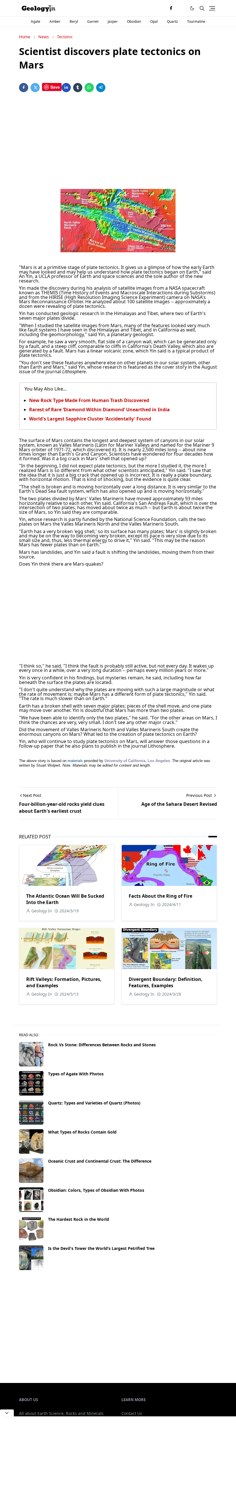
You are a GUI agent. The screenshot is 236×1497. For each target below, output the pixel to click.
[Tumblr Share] (77, 87)
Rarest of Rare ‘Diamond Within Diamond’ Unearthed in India (99, 409)
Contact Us (131, 1413)
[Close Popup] (7, 1412)
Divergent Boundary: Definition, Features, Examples (166, 982)
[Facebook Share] (23, 87)
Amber (55, 21)
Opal (154, 21)
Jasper (113, 21)
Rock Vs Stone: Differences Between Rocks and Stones (102, 1044)
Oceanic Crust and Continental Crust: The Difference (99, 1161)
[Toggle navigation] (212, 8)
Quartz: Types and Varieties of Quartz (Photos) (94, 1103)
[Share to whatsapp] (89, 87)
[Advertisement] (118, 141)
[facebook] (171, 8)
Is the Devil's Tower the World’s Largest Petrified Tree (101, 1248)
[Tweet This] (35, 87)
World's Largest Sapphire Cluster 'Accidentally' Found (90, 419)
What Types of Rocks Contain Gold (82, 1132)
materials (75, 761)
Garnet (92, 21)
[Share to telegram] (100, 87)
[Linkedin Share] (66, 87)
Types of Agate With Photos (76, 1074)
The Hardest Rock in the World (78, 1219)
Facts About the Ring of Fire (160, 896)
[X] (180, 8)
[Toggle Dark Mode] (192, 8)
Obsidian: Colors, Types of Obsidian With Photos (96, 1190)
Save (55, 87)
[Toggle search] (202, 8)
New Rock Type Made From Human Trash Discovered (89, 400)
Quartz (172, 21)
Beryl (74, 21)
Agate (35, 21)
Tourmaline (196, 21)
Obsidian (134, 21)
